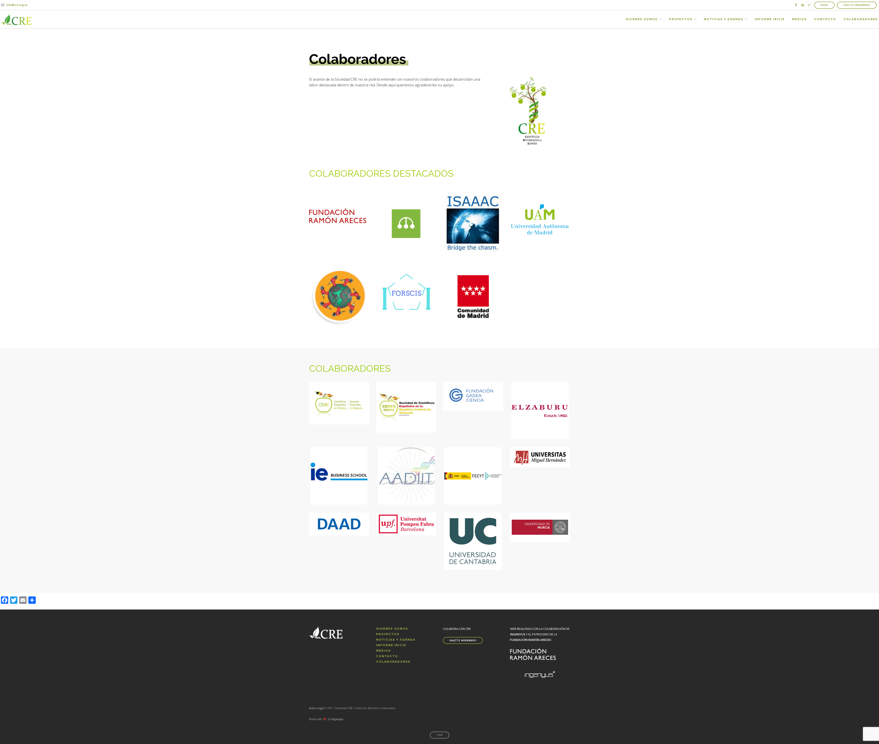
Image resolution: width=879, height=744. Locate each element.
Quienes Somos (642, 19)
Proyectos (680, 19)
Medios (799, 19)
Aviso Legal (316, 708)
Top (439, 735)
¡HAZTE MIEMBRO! (856, 5)
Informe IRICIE (770, 19)
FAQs (824, 5)
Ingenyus (337, 719)
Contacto (825, 19)
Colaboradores (861, 19)
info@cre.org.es (16, 5)
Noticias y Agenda (723, 19)
